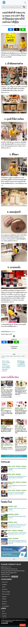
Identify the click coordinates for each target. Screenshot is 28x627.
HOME (4, 7)
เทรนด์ (7, 7)
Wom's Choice (20, 530)
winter (13, 356)
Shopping (5, 356)
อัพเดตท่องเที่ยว (3, 427)
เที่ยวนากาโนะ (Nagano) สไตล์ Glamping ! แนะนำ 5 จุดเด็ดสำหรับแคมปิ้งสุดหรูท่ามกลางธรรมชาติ (6, 366)
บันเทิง (20, 425)
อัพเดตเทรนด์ (18, 7)
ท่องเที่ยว (2, 425)
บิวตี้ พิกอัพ (17, 408)
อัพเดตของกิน (23, 387)
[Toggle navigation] (25, 2)
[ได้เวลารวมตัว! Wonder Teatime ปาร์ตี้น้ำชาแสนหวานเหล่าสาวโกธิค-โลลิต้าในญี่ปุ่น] (7, 404)
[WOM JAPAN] (4, 2)
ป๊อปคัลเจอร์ (10, 483)
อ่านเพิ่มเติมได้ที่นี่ (4, 623)
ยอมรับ (22, 625)
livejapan (13, 331)
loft (17, 326)
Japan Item (20, 356)
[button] (24, 7)
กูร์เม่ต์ (15, 506)
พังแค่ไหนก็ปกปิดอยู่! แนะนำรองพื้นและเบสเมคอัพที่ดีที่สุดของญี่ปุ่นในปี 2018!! (21, 412)
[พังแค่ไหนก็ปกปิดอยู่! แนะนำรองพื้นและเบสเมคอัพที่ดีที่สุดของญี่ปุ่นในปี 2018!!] (21, 404)
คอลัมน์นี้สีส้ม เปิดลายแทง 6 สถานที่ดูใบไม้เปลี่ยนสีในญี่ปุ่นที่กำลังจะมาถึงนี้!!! (7, 430)
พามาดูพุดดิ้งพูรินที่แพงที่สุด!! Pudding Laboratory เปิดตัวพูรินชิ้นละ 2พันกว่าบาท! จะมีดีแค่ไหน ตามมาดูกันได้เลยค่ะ (21, 391)
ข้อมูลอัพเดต (12, 7)
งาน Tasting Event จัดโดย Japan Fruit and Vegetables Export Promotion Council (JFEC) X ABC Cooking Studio (17, 526)
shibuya (9, 356)
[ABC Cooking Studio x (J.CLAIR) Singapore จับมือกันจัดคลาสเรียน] (4, 533)
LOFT (16, 356)
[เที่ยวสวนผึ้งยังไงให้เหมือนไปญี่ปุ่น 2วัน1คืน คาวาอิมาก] (4, 517)
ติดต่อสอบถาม (15, 576)
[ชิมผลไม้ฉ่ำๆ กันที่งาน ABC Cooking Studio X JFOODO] (4, 509)
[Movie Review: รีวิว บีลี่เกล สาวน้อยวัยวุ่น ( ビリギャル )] (7, 440)
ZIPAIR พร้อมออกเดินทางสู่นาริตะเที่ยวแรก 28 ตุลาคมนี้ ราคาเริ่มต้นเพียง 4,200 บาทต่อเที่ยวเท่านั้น (17, 542)
